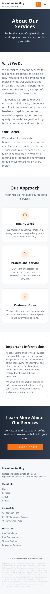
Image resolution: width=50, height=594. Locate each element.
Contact (5, 500)
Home (5, 489)
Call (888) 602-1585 (27, 447)
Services (6, 493)
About (5, 496)
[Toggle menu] (45, 4)
